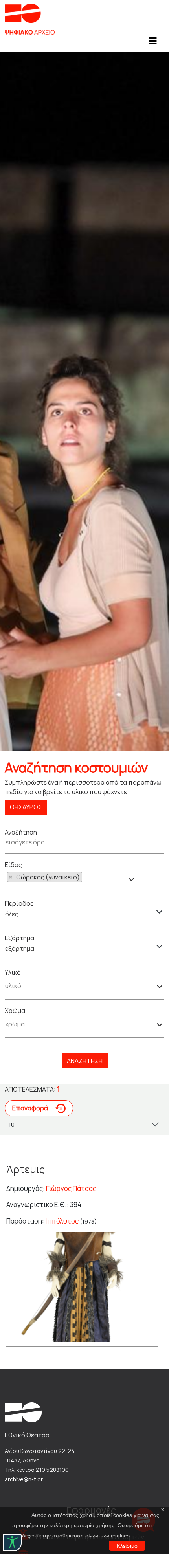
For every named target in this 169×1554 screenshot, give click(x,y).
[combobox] (70, 877)
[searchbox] (84, 878)
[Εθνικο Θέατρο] (23, 1411)
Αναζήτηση (85, 1061)
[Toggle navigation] (152, 43)
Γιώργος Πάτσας (71, 1188)
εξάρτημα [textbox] (19, 948)
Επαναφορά (30, 1108)
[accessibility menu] (12, 1542)
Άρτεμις (25, 1169)
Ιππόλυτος (62, 1221)
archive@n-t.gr (24, 1479)
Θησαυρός (26, 807)
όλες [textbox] (11, 914)
